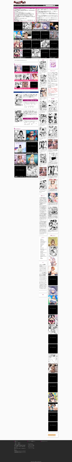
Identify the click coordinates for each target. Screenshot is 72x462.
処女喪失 (41, 284)
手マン (43, 287)
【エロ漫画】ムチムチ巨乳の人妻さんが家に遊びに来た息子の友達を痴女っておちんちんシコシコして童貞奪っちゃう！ (30, 95)
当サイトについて (20, 5)
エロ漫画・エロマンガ (27, 121)
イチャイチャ (30, 122)
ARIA (41, 246)
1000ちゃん (41, 239)
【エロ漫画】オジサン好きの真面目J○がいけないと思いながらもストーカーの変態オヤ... (42, 177)
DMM (44, 264)
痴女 (41, 288)
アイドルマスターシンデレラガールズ (42, 267)
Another (41, 245)
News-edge (32, 5)
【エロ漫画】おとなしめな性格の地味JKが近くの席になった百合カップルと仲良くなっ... (42, 124)
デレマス (43, 277)
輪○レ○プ (43, 288)
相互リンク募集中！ (18, 442)
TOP (15, 5)
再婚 (31, 124)
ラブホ (41, 279)
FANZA (40, 265)
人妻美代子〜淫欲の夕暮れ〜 (27, 124)
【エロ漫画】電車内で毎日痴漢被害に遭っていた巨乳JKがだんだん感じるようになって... (42, 164)
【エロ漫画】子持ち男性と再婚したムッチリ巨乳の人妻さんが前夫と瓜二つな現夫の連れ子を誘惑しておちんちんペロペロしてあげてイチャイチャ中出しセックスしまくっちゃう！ (30, 113)
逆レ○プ (45, 288)
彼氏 (40, 287)
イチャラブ (43, 271)
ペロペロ (25, 123)
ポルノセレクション (26, 5)
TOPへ (70, 460)
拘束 (44, 287)
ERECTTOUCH (25, 122)
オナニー (40, 276)
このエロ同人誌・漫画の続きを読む (30, 100)
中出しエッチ (43, 282)
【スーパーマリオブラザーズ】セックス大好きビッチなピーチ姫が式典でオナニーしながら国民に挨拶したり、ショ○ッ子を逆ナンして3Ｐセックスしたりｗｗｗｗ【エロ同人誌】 (42, 208)
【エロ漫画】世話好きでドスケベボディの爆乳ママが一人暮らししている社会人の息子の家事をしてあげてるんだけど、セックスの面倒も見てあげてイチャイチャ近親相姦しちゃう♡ (42, 200)
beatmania (41, 251)
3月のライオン (42, 240)
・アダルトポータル (31, 447)
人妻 (36, 123)
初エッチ (43, 284)
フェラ (41, 278)
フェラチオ (43, 278)
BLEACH (41, 258)
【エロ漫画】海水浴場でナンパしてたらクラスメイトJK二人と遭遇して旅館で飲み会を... (42, 190)
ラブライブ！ (44, 279)
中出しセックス (32, 123)
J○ (43, 265)
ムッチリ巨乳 (28, 123)
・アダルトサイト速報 (31, 448)
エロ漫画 (33, 122)
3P (39, 264)
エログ (37, 5)
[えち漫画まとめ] (20, 4)
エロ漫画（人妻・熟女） (32, 121)
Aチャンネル (42, 247)
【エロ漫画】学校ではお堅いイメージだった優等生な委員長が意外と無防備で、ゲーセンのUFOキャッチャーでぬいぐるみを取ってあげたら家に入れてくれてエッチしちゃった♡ (42, 216)
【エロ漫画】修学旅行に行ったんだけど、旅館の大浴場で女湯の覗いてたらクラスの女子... (42, 71)
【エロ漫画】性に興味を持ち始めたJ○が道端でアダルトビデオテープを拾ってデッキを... (42, 151)
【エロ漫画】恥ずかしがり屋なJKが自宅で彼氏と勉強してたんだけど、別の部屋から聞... (42, 111)
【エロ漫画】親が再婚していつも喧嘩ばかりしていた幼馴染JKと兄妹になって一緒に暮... (42, 98)
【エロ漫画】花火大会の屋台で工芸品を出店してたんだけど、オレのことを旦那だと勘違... (42, 85)
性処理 (41, 287)
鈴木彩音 (40, 204)
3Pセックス (41, 264)
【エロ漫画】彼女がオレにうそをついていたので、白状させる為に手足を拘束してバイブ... (42, 137)
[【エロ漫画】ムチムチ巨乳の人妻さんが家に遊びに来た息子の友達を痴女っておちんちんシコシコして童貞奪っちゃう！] (18, 105)
